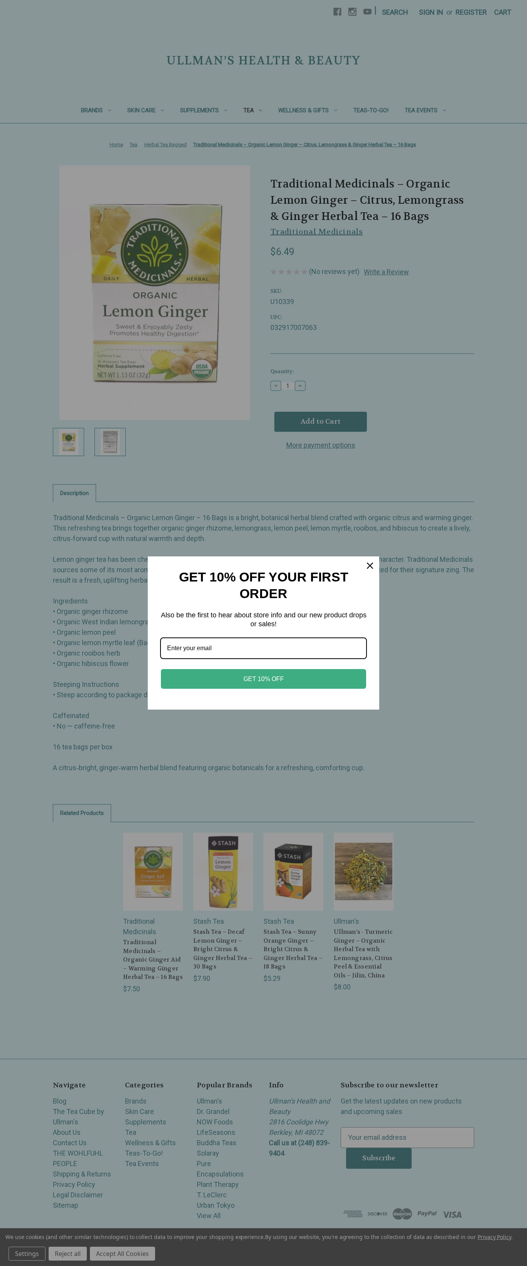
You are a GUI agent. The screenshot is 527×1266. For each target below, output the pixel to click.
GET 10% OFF (263, 679)
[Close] (370, 565)
